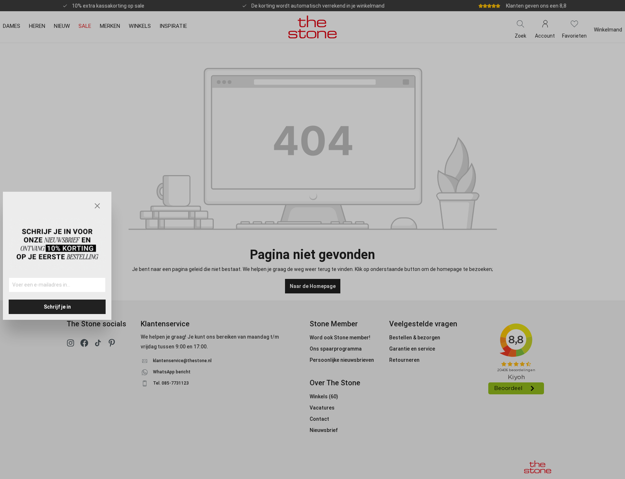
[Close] (97, 206)
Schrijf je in (57, 307)
